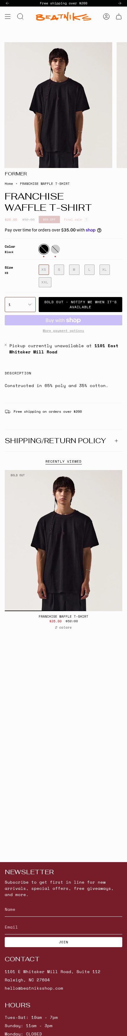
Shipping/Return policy (55, 440)
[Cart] (119, 16)
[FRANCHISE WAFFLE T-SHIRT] (63, 540)
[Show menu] (8, 16)
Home (9, 183)
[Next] (119, 3)
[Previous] (7, 3)
